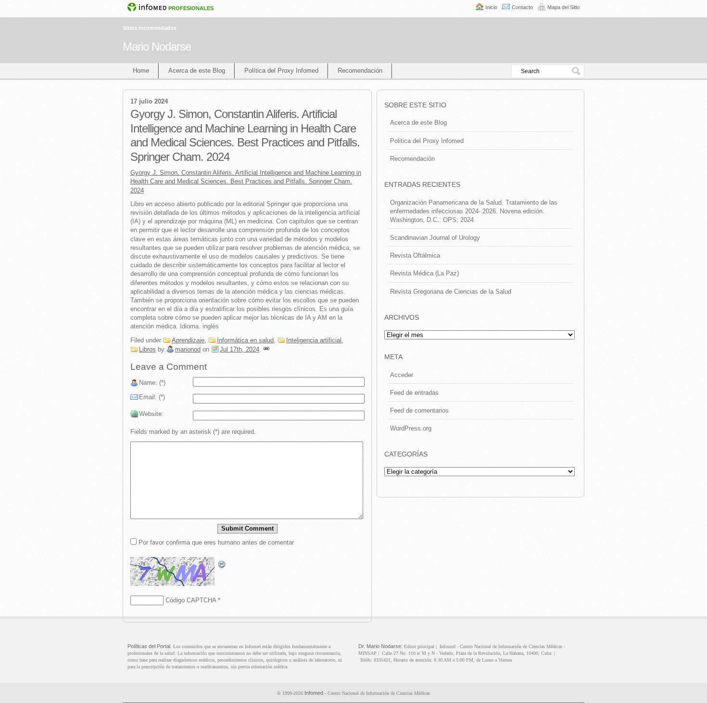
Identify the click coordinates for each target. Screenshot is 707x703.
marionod (188, 349)
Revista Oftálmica (415, 255)
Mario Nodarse (157, 46)
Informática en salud (245, 340)
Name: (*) (152, 382)
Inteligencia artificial (313, 340)
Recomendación (360, 70)
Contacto (522, 7)
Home (141, 70)
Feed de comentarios (419, 410)
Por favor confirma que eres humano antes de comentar (215, 542)
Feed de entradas (414, 392)
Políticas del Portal (148, 646)
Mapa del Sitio (563, 7)
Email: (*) (152, 397)
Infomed (313, 693)
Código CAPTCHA (190, 600)
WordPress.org (410, 428)
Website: (151, 413)
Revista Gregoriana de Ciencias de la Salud (450, 291)
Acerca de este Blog (196, 70)
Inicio (491, 7)
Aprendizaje (188, 340)
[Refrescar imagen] (222, 564)
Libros (147, 349)
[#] (266, 349)
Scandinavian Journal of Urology (435, 237)
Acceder (401, 374)
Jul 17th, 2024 (239, 349)
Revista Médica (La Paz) (424, 273)
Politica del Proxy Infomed (427, 140)
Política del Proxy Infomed (281, 70)
